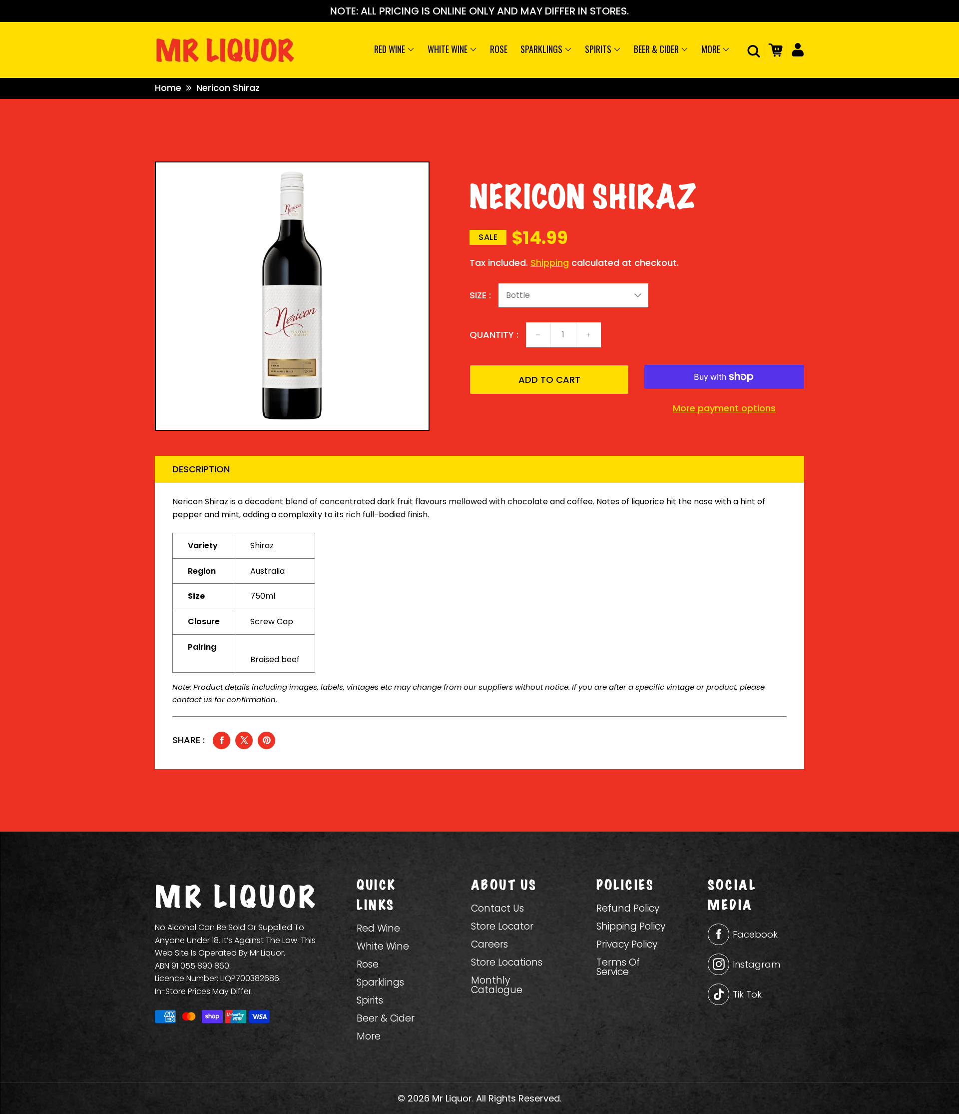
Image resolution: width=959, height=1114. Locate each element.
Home (168, 87)
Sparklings (542, 48)
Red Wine (390, 48)
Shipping (549, 262)
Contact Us (497, 908)
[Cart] (774, 49)
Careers (489, 944)
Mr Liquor (452, 1098)
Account (795, 49)
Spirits (599, 48)
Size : (480, 295)
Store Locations (506, 962)
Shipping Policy (630, 926)
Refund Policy (627, 908)
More (711, 48)
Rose (498, 48)
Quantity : (494, 334)
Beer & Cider (657, 48)
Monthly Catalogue (496, 985)
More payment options (724, 408)
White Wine (449, 48)
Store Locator (502, 926)
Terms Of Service (618, 967)
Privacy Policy (626, 944)
